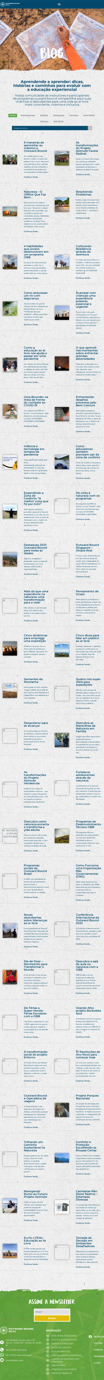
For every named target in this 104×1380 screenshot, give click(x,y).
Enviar (52, 1318)
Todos (13, 115)
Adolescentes (28, 115)
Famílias (73, 115)
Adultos (44, 115)
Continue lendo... (31, 177)
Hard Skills (88, 115)
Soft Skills (58, 121)
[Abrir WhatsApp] (97, 1373)
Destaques (58, 115)
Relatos (44, 121)
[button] (59, 4)
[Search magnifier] (90, 128)
